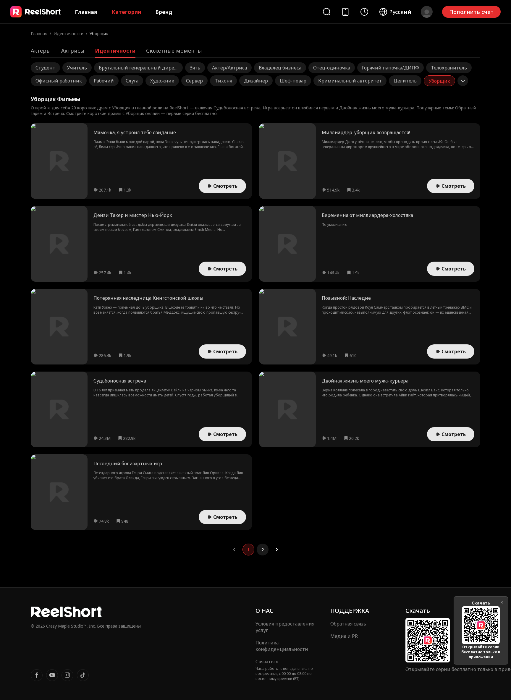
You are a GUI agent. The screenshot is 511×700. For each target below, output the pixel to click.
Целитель (405, 80)
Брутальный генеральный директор (138, 68)
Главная (86, 11)
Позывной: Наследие (346, 298)
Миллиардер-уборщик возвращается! (366, 132)
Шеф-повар (293, 80)
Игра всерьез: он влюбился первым (298, 108)
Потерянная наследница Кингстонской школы (148, 298)
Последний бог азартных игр (127, 463)
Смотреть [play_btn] (225, 186)
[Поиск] (326, 11)
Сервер (194, 80)
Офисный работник (58, 80)
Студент (45, 67)
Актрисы (72, 50)
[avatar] (427, 12)
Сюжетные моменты (174, 50)
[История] (364, 12)
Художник (162, 80)
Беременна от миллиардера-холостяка (367, 215)
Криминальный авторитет (350, 80)
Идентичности (68, 33)
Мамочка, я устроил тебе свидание (134, 132)
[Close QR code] (501, 602)
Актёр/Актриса (229, 67)
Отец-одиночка (331, 67)
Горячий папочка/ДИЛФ (390, 67)
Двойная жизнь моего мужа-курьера (376, 108)
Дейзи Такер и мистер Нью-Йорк (132, 215)
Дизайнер (256, 80)
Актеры (41, 50)
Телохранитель (449, 67)
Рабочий (104, 80)
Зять (195, 67)
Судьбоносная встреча (237, 108)
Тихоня (223, 80)
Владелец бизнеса (280, 67)
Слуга (132, 80)
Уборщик (439, 81)
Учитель (77, 67)
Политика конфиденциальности (282, 645)
